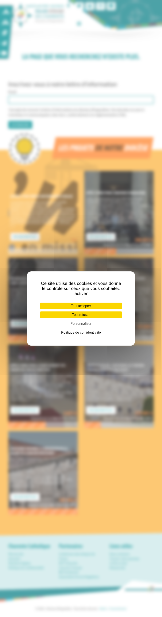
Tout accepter (81, 306)
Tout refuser (81, 315)
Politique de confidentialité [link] (81, 332)
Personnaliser (80, 323)
